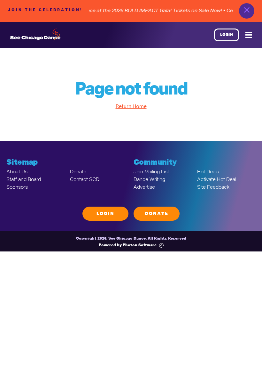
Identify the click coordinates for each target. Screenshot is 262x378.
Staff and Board (23, 179)
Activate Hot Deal (216, 179)
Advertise (144, 187)
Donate (78, 172)
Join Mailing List (151, 172)
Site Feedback (213, 187)
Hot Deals (208, 172)
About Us (16, 172)
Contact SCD (84, 179)
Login (226, 35)
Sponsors (17, 187)
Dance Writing (149, 179)
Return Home (131, 106)
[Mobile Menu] (248, 35)
